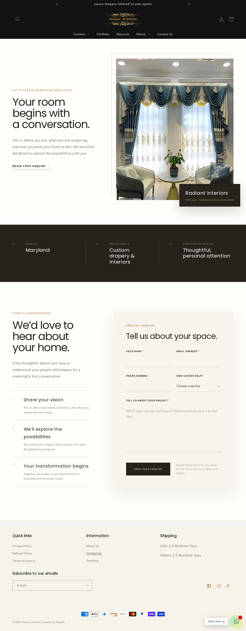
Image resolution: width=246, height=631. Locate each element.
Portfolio (92, 561)
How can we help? (189, 375)
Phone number (137, 375)
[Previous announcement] (57, 4)
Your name (135, 351)
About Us (92, 546)
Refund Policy (22, 553)
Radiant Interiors (31, 622)
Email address (188, 351)
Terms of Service (24, 561)
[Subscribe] (87, 585)
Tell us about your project (148, 400)
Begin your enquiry (31, 166)
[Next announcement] (189, 4)
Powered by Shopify (53, 622)
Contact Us (94, 553)
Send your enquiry (148, 469)
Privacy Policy (22, 546)
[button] (17, 19)
